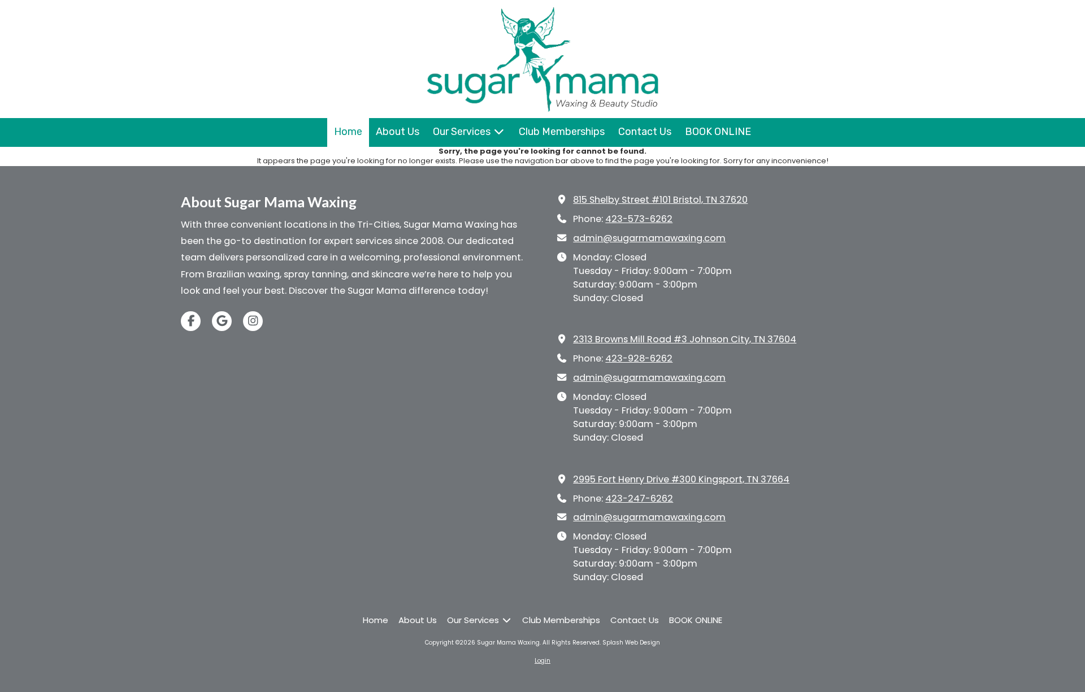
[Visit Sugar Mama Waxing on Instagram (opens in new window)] (253, 321)
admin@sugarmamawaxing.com (649, 238)
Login (542, 660)
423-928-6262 (638, 358)
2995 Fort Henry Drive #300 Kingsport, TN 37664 (681, 479)
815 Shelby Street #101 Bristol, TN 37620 (660, 199)
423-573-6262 (638, 218)
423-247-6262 (639, 498)
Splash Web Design (631, 642)
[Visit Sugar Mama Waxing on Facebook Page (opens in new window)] (191, 321)
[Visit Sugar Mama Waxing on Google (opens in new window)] (222, 321)
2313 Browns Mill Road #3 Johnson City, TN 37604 (684, 339)
